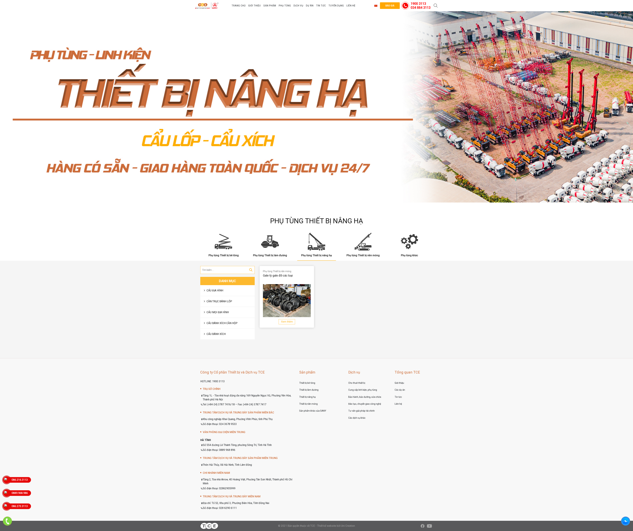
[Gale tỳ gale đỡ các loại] (287, 300)
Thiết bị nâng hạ (307, 397)
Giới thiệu (254, 5)
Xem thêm (287, 321)
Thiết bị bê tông (307, 383)
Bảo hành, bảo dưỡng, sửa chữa (364, 397)
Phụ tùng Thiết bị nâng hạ (316, 255)
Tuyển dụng (336, 5)
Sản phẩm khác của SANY (312, 410)
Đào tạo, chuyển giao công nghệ (364, 404)
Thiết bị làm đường (308, 390)
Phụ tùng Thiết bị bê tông (224, 255)
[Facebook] (422, 526)
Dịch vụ (298, 5)
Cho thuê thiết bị (356, 383)
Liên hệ (351, 5)
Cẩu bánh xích (216, 334)
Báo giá (389, 5)
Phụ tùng (285, 5)
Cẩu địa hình (215, 290)
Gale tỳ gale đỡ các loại (278, 275)
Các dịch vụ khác (356, 418)
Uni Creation (348, 525)
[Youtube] (429, 526)
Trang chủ (239, 5)
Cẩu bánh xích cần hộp (222, 323)
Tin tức (321, 5)
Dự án (310, 5)
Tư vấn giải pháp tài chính (361, 410)
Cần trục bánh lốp (219, 301)
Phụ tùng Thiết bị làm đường (270, 255)
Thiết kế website (326, 525)
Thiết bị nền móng (308, 404)
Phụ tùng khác (409, 255)
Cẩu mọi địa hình (218, 312)
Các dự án (400, 390)
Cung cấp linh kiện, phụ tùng (362, 390)
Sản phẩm (269, 5)
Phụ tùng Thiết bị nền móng (363, 255)
